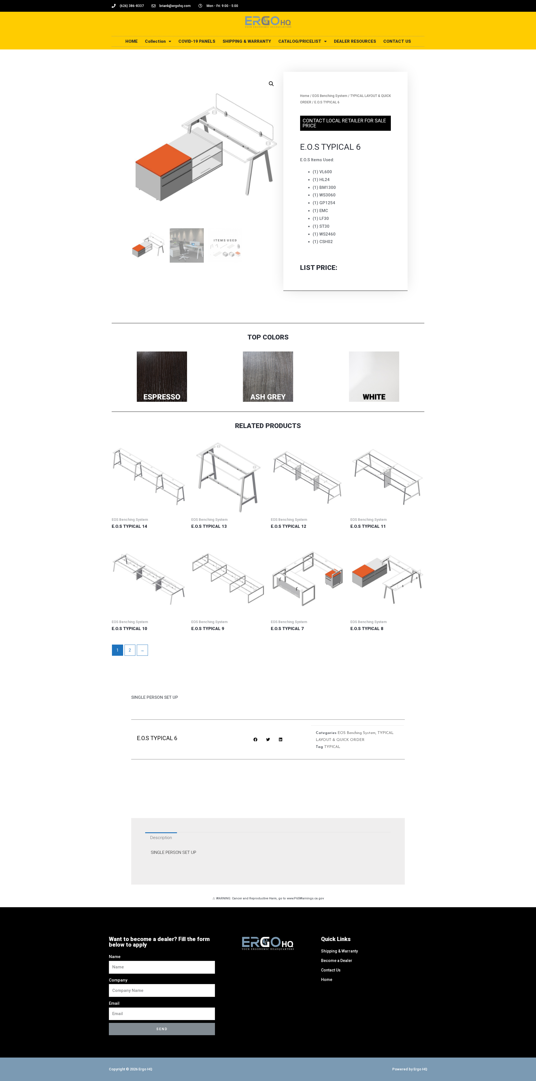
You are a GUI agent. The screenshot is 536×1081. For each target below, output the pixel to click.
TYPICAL (332, 747)
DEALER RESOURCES (355, 41)
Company (118, 980)
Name (115, 956)
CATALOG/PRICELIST (299, 41)
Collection (155, 41)
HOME (131, 41)
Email (114, 1003)
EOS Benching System (329, 96)
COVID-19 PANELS (196, 41)
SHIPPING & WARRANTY (246, 41)
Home (304, 96)
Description (161, 837)
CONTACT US (397, 41)
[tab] (161, 837)
